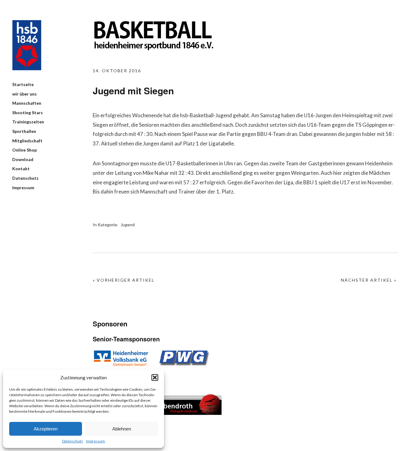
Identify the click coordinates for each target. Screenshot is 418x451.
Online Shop (24, 149)
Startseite (23, 84)
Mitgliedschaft (27, 140)
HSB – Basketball (26, 45)
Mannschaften (26, 103)
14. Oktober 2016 (117, 70)
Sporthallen (24, 131)
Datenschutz (72, 441)
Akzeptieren (46, 428)
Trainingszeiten (28, 121)
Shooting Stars (27, 112)
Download (22, 159)
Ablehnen (121, 428)
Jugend (128, 224)
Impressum (95, 441)
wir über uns (24, 93)
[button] (155, 377)
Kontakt (21, 168)
